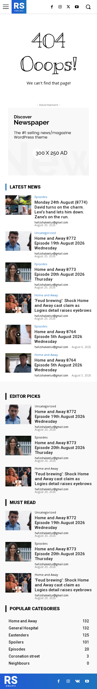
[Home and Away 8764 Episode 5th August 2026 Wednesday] (18, 334)
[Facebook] (52, 7)
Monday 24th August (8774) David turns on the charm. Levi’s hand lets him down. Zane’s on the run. (61, 209)
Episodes (40, 196)
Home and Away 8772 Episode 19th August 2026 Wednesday (59, 243)
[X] (68, 7)
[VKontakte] (77, 681)
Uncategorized (45, 232)
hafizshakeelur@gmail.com (51, 222)
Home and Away (46, 295)
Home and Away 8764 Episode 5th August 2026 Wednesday (58, 336)
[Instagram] (60, 7)
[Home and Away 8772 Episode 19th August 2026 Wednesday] (18, 241)
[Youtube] (76, 7)
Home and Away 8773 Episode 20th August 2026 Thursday (59, 274)
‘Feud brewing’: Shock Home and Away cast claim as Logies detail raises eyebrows (62, 305)
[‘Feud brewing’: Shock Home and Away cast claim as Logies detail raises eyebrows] (18, 303)
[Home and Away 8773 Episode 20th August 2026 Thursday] (18, 272)
